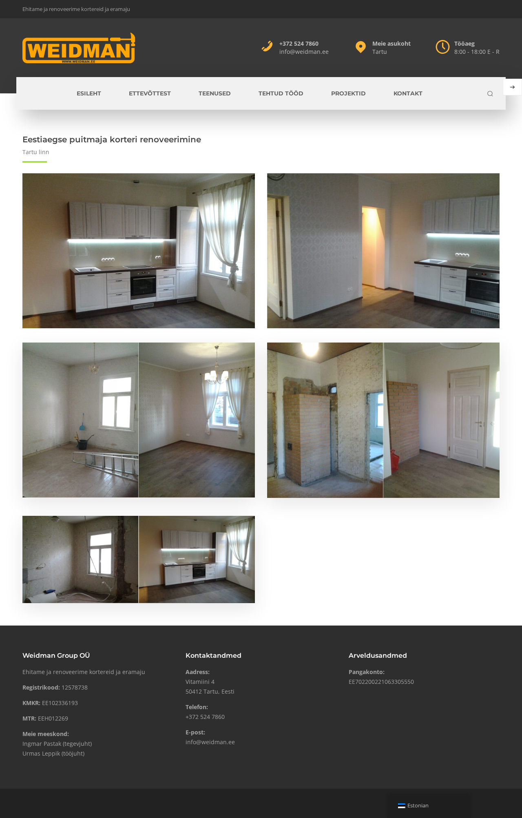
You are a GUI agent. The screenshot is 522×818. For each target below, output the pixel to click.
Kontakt (408, 93)
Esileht (89, 93)
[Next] (512, 87)
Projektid (348, 93)
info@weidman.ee (304, 51)
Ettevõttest (150, 93)
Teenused (215, 93)
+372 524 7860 (299, 43)
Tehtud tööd (281, 93)
